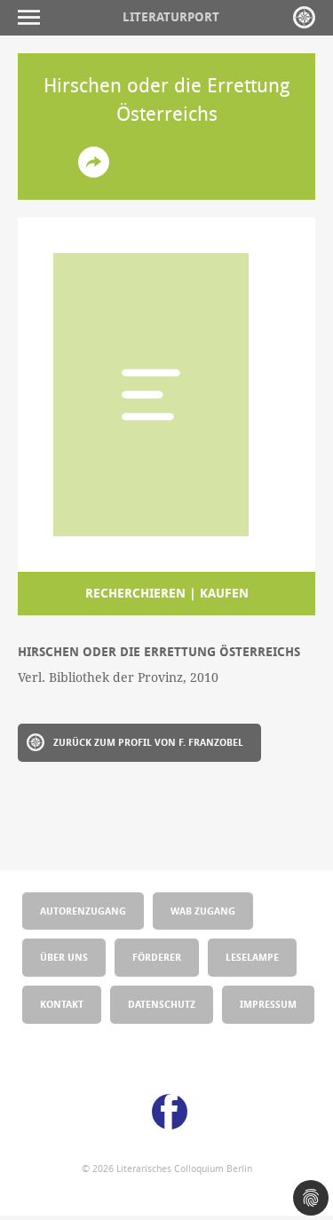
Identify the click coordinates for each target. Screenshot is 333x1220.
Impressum (268, 1003)
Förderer (156, 956)
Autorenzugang (83, 910)
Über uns (64, 956)
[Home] (304, 17)
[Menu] (33, 17)
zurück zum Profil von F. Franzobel (148, 742)
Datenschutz (161, 1003)
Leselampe (252, 956)
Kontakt (61, 1003)
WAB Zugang (202, 910)
